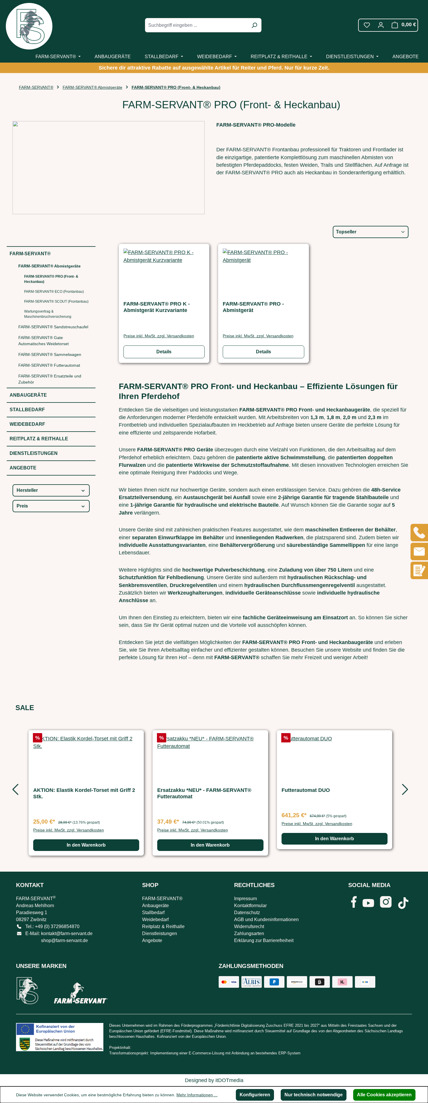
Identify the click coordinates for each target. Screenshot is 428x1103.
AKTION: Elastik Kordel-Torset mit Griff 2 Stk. (84, 793)
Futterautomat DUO (306, 790)
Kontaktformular (250, 905)
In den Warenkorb (86, 845)
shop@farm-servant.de (64, 940)
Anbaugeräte (28, 395)
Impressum (245, 898)
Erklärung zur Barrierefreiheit (263, 940)
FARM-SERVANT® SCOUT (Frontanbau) (56, 301)
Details (163, 351)
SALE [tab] (24, 708)
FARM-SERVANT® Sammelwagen (49, 354)
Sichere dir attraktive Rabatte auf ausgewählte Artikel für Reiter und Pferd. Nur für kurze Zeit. (214, 68)
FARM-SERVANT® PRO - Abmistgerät (253, 307)
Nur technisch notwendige (313, 1094)
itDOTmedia (229, 1080)
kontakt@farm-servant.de (67, 933)
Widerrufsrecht (249, 926)
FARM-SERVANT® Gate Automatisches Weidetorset (43, 340)
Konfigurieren (255, 1094)
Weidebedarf (27, 424)
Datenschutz (247, 912)
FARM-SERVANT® (30, 253)
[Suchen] (254, 25)
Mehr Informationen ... (196, 1095)
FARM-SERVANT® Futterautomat (49, 365)
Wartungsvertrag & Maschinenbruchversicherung (47, 314)
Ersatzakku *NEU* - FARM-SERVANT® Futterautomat (204, 793)
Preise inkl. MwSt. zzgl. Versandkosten (158, 336)
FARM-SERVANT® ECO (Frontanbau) (54, 292)
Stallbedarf (27, 409)
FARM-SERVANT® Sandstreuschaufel (53, 326)
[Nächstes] (404, 791)
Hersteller (27, 490)
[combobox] (197, 25)
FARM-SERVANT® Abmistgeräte (49, 266)
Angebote (23, 467)
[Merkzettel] (367, 25)
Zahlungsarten (249, 933)
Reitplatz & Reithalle (39, 438)
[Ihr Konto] (381, 25)
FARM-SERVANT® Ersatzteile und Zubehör (49, 379)
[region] (210, 791)
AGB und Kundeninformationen (266, 919)
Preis (22, 505)
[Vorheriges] (14, 791)
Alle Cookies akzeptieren (384, 1094)
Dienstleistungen (34, 453)
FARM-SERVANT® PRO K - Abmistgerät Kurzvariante (156, 307)
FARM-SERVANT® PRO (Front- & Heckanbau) (51, 279)
